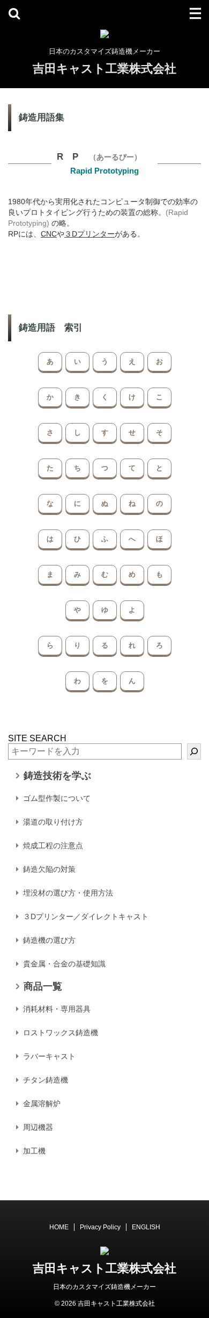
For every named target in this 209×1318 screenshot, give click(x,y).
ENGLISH (146, 1227)
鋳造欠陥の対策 (49, 869)
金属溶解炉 (42, 1103)
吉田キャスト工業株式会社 (104, 68)
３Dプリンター (89, 234)
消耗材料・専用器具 (57, 1009)
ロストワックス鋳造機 (60, 1032)
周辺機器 (38, 1127)
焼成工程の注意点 (53, 845)
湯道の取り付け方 (53, 822)
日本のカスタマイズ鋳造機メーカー (104, 1287)
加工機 (34, 1151)
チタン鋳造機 (45, 1080)
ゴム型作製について (57, 798)
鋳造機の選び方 (49, 940)
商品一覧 (43, 986)
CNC (49, 234)
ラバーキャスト (49, 1056)
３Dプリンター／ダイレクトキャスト (85, 916)
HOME (59, 1227)
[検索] (194, 751)
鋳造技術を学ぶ (57, 775)
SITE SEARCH (37, 738)
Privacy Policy (100, 1227)
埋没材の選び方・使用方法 (68, 893)
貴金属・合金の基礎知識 (64, 963)
